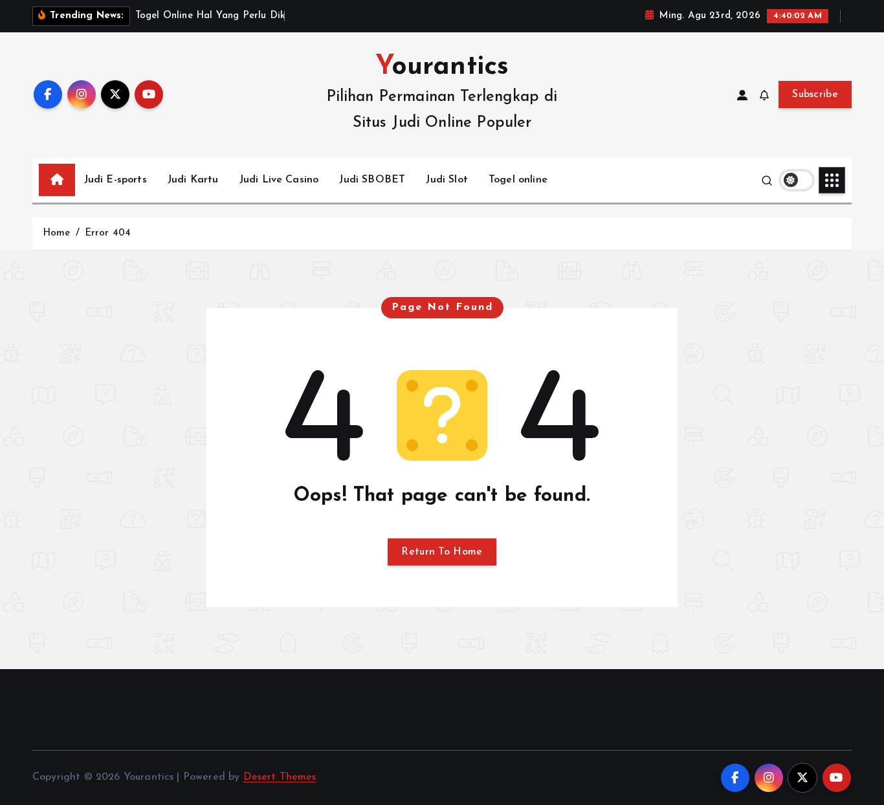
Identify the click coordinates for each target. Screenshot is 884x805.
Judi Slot (446, 180)
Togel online (518, 180)
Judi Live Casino (279, 180)
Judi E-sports (115, 180)
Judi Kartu (193, 180)
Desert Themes (279, 777)
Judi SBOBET (372, 180)
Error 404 (108, 233)
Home (57, 233)
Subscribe (815, 94)
